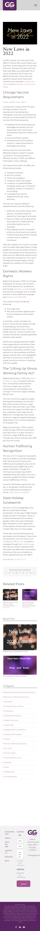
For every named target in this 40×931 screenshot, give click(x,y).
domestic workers (22, 289)
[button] (4, 598)
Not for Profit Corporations (15, 744)
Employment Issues (12, 716)
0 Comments (26, 607)
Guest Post (9, 725)
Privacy (23, 904)
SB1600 (14, 456)
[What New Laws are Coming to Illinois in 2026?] (10, 594)
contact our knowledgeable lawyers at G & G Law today (19, 84)
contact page (28, 544)
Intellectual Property (13, 734)
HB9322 (14, 508)
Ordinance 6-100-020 (16, 297)
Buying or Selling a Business (16, 697)
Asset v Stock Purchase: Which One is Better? (15, 676)
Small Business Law (20, 559)
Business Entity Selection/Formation (20, 692)
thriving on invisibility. (19, 492)
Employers (8, 711)
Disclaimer (17, 904)
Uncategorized (10, 776)
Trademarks (9, 772)
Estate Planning (11, 720)
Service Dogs (9, 753)
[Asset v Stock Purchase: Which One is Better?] (29, 594)
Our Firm (8, 748)
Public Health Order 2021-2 (14, 102)
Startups (7, 762)
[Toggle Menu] (35, 5)
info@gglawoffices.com (13, 541)
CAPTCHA (20, 869)
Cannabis (8, 702)
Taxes (6, 767)
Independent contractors (15, 730)
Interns (7, 739)
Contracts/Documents (13, 706)
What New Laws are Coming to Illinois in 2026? (15, 651)
